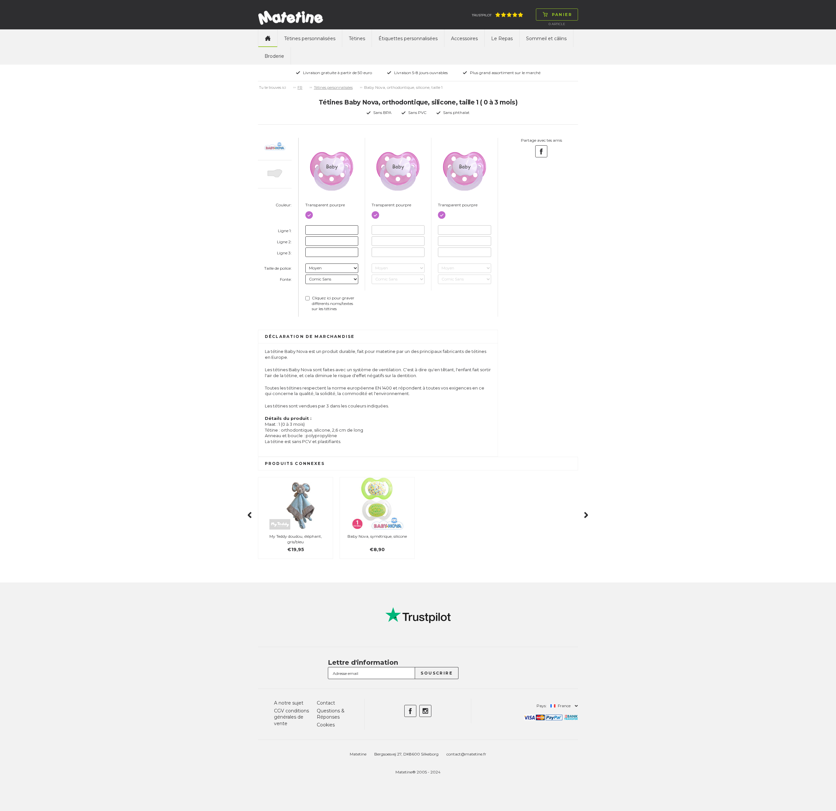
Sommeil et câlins (546, 38)
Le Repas (502, 38)
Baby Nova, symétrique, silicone (377, 536)
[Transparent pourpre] (309, 213)
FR (299, 87)
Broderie (274, 56)
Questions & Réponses (331, 714)
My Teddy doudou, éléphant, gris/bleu (295, 539)
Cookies (326, 725)
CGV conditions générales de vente (291, 717)
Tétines (357, 38)
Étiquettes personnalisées (408, 38)
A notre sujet (288, 703)
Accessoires (464, 38)
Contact (326, 703)
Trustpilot (481, 15)
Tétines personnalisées (309, 38)
